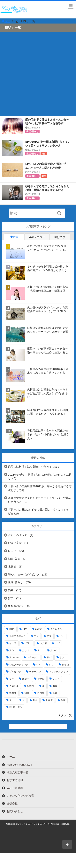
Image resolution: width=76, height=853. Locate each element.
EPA (25, 629)
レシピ (12, 550)
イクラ (12, 643)
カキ (11, 650)
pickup (38, 629)
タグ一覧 (66, 715)
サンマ (63, 657)
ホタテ (25, 679)
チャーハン (35, 671)
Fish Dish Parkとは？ (20, 764)
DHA (11, 629)
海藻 (55, 686)
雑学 (44, 153)
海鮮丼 (12, 693)
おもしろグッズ (17, 535)
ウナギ (43, 643)
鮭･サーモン (15, 707)
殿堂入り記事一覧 (17, 772)
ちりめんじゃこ (17, 636)
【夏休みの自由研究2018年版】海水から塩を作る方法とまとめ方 (40, 488)
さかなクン (56, 629)
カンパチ (14, 657)
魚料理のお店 (16, 606)
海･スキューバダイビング (23, 574)
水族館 (12, 566)
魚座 (63, 700)
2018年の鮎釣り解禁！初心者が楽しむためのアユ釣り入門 (40, 476)
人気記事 (14, 686)
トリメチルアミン (58, 671)
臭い (11, 700)
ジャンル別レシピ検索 (20, 795)
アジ (36, 636)
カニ (39, 650)
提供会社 (12, 803)
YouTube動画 (15, 787)
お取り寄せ (15, 542)
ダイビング (15, 671)
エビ (57, 643)
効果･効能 (14, 558)
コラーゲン (33, 657)
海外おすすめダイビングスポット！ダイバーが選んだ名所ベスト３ (39, 499)
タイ (38, 664)
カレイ (53, 650)
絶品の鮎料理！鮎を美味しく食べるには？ (34, 466)
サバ (49, 657)
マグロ (40, 679)
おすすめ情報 (15, 780)
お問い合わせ (15, 811)
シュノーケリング (18, 664)
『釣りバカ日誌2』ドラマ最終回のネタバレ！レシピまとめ (39, 511)
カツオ (25, 650)
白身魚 (40, 693)
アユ (49, 636)
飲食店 (49, 700)
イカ (62, 636)
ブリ (11, 679)
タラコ (65, 664)
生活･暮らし (32, 131)
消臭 (27, 693)
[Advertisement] (38, 76)
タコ (51, 664)
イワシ (28, 643)
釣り (10, 590)
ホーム (11, 756)
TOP (7, 21)
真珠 (55, 693)
